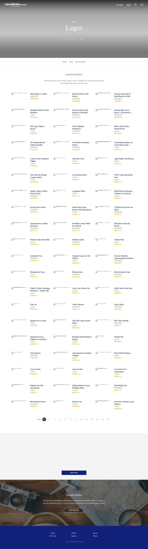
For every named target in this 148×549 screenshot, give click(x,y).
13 (108, 419)
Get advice (74, 510)
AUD (129, 5)
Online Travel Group (76, 541)
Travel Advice (80, 62)
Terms (95, 536)
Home (53, 533)
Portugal (73, 39)
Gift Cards (53, 536)
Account (120, 5)
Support (74, 536)
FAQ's (74, 533)
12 (103, 419)
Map (71, 62)
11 (97, 419)
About (95, 533)
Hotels (64, 62)
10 (92, 419)
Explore (65, 39)
